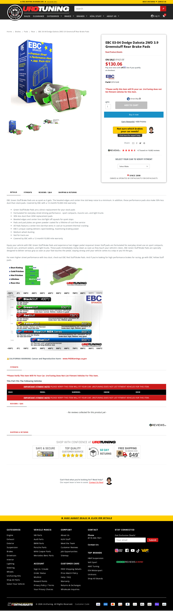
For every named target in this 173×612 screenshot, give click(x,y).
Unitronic (92, 574)
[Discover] (120, 604)
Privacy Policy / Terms (44, 585)
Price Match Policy (69, 573)
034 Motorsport (95, 570)
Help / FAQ (66, 577)
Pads (26, 31)
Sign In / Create (41, 569)
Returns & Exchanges (71, 585)
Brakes (18, 31)
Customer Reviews (69, 547)
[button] (151, 130)
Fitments (28, 192)
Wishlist (37, 577)
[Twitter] (140, 143)
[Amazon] (149, 604)
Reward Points (40, 581)
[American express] (106, 604)
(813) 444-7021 (95, 536)
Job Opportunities (69, 551)
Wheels (10, 571)
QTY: (107, 102)
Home (9, 31)
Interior (10, 559)
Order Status (40, 573)
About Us (65, 535)
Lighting (10, 563)
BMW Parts (39, 543)
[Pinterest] (144, 143)
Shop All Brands (95, 578)
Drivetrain (11, 555)
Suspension (12, 547)
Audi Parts (39, 539)
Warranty (65, 581)
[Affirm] (164, 604)
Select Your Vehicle (16, 584)
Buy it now (134, 114)
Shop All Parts (13, 580)
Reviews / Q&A (45, 192)
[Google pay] (135, 604)
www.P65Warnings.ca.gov (75, 358)
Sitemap (65, 555)
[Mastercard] (113, 604)
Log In (157, 16)
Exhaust (10, 539)
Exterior (10, 543)
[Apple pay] (142, 604)
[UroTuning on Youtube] (133, 551)
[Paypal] (128, 604)
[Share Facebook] (136, 143)
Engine (10, 535)
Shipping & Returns (68, 192)
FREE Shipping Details (71, 569)
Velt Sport (92, 562)
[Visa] (98, 604)
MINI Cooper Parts (42, 551)
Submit (152, 540)
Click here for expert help (129, 135)
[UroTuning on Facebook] (127, 551)
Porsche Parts (40, 547)
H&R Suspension (95, 558)
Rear (33, 31)
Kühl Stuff (65, 539)
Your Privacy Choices (43, 589)
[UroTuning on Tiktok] (138, 551)
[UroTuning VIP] (145, 551)
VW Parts (38, 535)
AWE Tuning (93, 566)
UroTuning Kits (14, 576)
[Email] (133, 143)
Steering (11, 567)
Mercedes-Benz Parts (44, 555)
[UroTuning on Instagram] (119, 551)
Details (13, 192)
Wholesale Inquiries (70, 589)
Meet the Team (68, 543)
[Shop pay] (157, 604)
